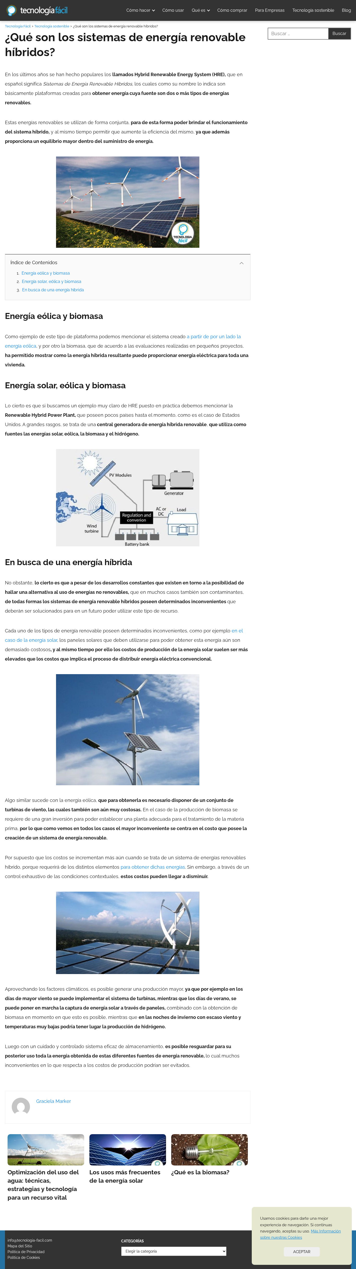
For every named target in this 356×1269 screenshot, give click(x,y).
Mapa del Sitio (20, 1246)
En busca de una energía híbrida (53, 289)
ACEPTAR (301, 1251)
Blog (346, 10)
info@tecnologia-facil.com (30, 1240)
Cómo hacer (138, 10)
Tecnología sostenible (313, 10)
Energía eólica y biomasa (46, 273)
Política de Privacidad (26, 1252)
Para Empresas (270, 10)
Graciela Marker (53, 1101)
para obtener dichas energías (153, 867)
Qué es (198, 10)
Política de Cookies (24, 1257)
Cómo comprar (232, 10)
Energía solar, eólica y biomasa (51, 281)
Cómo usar (173, 10)
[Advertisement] (309, 249)
